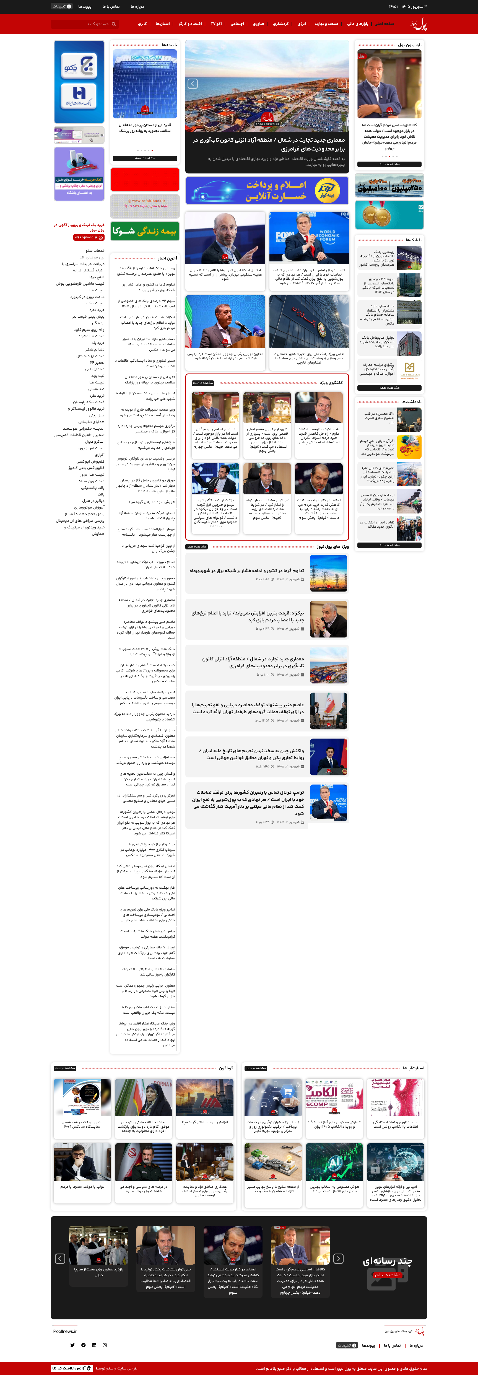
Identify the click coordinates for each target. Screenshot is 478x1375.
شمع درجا (97, 277)
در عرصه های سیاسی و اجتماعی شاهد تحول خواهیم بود (144, 1189)
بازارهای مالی (357, 24)
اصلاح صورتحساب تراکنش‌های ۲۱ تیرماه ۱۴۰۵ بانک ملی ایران (146, 564)
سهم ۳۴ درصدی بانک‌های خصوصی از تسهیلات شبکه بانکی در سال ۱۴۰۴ (378, 285)
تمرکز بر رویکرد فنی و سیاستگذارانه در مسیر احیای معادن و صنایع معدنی (146, 798)
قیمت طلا (97, 290)
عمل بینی (97, 415)
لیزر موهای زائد (92, 258)
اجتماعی (237, 24)
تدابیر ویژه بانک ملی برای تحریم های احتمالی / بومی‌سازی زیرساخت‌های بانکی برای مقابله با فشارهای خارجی (309, 358)
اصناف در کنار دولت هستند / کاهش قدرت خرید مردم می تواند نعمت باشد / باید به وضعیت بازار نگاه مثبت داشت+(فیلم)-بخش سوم (319, 509)
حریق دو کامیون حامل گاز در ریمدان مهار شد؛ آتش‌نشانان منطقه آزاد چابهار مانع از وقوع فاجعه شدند (145, 486)
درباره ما (137, 7)
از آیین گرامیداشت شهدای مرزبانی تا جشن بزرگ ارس (148, 548)
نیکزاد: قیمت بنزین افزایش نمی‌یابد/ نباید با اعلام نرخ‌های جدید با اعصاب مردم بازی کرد (147, 323)
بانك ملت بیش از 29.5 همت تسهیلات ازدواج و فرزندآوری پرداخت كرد (146, 651)
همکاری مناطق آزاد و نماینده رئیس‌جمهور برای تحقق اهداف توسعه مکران (204, 1191)
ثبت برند (98, 376)
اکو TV (216, 24)
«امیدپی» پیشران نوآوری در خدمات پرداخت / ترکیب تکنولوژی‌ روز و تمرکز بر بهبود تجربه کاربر (273, 1127)
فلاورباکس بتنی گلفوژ (87, 468)
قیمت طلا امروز (92, 475)
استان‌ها (163, 24)
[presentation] (193, 84)
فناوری (258, 24)
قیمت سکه (95, 303)
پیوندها (85, 7)
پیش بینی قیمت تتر (88, 317)
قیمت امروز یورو (91, 448)
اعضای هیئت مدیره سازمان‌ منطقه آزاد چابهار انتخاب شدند (146, 516)
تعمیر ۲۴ (97, 363)
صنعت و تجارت (326, 24)
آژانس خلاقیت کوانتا (69, 1368)
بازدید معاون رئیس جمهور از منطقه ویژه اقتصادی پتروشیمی (144, 716)
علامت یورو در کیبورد (87, 297)
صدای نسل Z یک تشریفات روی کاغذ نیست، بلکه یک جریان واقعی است (148, 1010)
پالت (101, 495)
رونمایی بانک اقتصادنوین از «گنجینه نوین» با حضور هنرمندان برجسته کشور (376, 258)
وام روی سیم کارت (89, 330)
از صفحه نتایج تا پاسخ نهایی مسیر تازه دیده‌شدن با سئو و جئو (273, 1189)
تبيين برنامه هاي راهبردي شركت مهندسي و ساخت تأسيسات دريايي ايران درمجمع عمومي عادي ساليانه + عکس (144, 698)
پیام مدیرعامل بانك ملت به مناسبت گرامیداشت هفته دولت (147, 934)
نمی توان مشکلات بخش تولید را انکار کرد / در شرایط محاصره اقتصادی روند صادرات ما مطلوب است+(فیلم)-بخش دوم (267, 509)
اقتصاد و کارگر (190, 24)
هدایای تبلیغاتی (91, 422)
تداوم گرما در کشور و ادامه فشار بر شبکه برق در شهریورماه (149, 287)
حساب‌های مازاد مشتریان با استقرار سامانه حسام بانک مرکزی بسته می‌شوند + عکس (377, 314)
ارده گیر (98, 323)
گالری (142, 24)
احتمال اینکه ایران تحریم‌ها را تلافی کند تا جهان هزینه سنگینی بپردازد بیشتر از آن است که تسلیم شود (225, 275)
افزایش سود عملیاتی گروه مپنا (152, 502)
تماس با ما (111, 7)
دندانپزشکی (94, 350)
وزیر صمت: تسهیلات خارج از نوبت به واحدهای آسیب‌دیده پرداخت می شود (147, 412)
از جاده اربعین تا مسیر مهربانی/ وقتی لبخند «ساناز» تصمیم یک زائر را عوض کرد (377, 501)
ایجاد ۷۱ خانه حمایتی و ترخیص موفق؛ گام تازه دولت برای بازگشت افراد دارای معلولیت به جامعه (146, 953)
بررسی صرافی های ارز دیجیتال (80, 521)
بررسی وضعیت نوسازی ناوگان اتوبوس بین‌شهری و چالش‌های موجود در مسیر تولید (145, 464)
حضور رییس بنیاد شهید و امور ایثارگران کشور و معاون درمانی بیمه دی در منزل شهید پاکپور (145, 584)
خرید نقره (97, 310)
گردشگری (281, 24)
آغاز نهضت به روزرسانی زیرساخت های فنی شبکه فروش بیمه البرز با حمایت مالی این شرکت (146, 893)
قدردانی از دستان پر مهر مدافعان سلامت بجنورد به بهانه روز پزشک (150, 379)
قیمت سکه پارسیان (89, 402)
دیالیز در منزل (93, 501)
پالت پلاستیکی (93, 488)
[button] (397, 156)
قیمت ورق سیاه (92, 481)
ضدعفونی (96, 389)
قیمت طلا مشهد (91, 336)
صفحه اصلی (384, 24)
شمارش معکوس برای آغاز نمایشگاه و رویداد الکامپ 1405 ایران (334, 1125)
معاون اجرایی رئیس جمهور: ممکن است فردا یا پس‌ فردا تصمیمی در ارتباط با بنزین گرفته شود (225, 356)
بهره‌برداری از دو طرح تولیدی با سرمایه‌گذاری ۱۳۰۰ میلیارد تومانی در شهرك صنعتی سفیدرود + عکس (148, 850)
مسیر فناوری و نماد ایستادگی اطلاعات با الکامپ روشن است (145, 363)
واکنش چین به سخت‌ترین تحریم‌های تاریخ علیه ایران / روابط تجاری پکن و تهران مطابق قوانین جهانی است (147, 779)
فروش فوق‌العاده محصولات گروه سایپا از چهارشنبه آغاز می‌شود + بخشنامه (145, 532)
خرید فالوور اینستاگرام (86, 409)
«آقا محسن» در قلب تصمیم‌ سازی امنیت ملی (379, 418)
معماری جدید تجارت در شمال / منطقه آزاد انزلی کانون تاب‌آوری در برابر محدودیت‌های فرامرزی (146, 605)
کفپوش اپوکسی (90, 462)
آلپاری (100, 455)
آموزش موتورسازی (89, 508)
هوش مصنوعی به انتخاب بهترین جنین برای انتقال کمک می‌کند (334, 1189)
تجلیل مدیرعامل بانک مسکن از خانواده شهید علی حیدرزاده (376, 342)
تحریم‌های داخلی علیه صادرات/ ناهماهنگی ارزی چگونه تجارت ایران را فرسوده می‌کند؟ (377, 474)
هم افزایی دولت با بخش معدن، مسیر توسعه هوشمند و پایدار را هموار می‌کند (145, 760)
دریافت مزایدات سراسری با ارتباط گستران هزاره (83, 267)
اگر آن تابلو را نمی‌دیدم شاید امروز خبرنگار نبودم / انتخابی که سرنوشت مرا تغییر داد (377, 447)
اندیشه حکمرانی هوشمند (84, 429)
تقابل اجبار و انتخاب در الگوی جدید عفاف (377, 525)
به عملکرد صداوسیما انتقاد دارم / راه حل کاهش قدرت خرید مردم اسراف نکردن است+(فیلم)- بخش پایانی (318, 436)
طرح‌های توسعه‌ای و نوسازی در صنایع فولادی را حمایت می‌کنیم (146, 445)
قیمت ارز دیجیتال (90, 356)
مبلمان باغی (95, 369)
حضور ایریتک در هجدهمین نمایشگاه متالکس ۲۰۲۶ (82, 1125)
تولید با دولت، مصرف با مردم (82, 1187)
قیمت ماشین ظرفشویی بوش (80, 284)
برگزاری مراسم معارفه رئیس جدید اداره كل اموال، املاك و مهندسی (376, 369)
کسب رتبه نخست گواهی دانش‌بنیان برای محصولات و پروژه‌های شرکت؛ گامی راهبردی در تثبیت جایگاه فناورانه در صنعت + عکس (145, 673)
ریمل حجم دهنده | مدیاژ (85, 514)
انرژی (302, 24)
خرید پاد (98, 343)
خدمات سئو (95, 251)
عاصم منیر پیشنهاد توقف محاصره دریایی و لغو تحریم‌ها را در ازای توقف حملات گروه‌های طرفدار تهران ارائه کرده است (146, 630)
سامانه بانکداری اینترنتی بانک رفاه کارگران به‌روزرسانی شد (148, 972)
